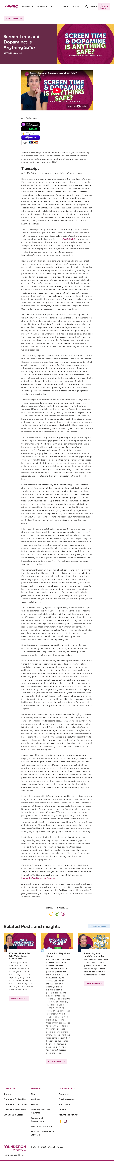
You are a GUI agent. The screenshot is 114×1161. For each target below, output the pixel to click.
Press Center (64, 1104)
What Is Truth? (68, 239)
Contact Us (64, 1094)
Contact (75, 6)
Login (94, 6)
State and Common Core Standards (43, 1133)
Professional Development (37, 1120)
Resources (41, 6)
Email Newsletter (67, 1099)
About (63, 6)
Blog (33, 1094)
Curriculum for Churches (15, 1104)
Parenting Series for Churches (40, 1111)
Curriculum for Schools (15, 1109)
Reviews (7, 1094)
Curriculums (26, 6)
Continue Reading (18, 998)
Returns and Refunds (68, 1114)
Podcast (35, 1104)
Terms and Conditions (14, 1155)
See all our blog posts (98, 926)
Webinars (35, 1099)
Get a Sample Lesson (103, 6)
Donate (62, 1109)
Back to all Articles (15, 18)
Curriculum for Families (15, 1099)
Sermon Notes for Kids (42, 1126)
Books (53, 6)
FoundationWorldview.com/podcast (38, 878)
